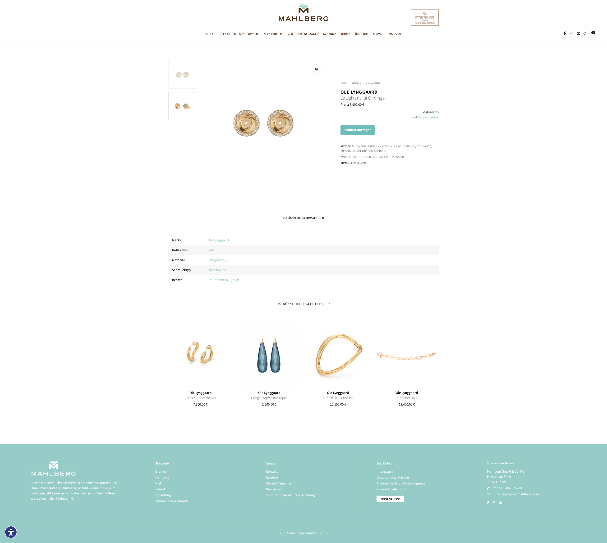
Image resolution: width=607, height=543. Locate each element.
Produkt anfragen (358, 130)
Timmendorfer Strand (171, 501)
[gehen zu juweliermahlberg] (571, 34)
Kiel (158, 483)
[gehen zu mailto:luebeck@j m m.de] (500, 503)
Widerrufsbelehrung (391, 489)
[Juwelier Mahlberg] (303, 18)
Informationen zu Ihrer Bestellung (290, 495)
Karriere (272, 477)
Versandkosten (428, 117)
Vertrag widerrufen (390, 499)
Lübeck (160, 489)
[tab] (303, 218)
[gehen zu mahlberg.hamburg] (565, 34)
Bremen (161, 471)
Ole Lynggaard (373, 83)
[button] (316, 69)
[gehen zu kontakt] (578, 34)
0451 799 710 (513, 488)
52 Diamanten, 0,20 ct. (223, 280)
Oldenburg (163, 495)
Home (343, 83)
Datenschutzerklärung (393, 477)
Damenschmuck (365, 146)
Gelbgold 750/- (218, 260)
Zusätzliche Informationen (303, 218)
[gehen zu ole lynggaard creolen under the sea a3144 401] (200, 356)
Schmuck (356, 83)
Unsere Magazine (278, 483)
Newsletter (274, 489)
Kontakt (272, 471)
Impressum (385, 471)
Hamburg (162, 477)
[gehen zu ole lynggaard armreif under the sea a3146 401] (338, 356)
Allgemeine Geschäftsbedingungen (402, 483)
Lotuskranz (423, 146)
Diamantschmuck (386, 146)
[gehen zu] (585, 34)
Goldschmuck (406, 146)
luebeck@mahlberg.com (521, 494)
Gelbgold (353, 157)
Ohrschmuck (348, 151)
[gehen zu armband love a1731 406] (407, 356)
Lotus (364, 157)
